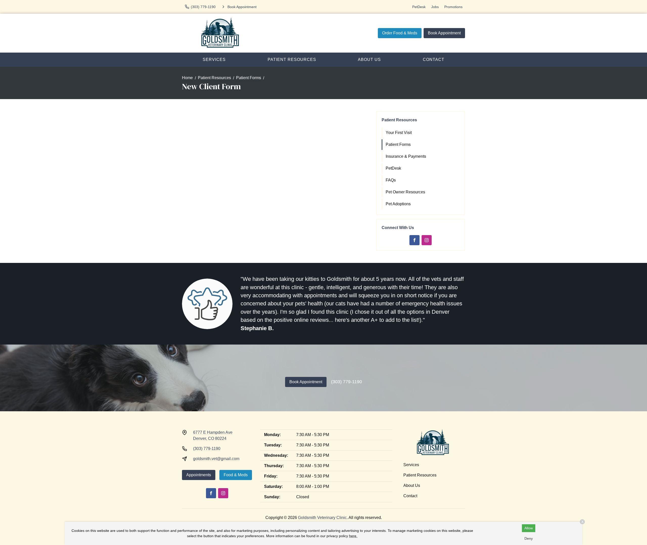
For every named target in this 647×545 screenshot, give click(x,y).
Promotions (453, 7)
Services (214, 59)
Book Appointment (444, 33)
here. (353, 536)
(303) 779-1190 (346, 381)
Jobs (435, 7)
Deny (528, 538)
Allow (528, 528)
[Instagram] (427, 240)
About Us (369, 59)
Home (187, 78)
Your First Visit (399, 132)
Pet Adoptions (398, 204)
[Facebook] (414, 240)
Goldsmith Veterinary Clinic (322, 517)
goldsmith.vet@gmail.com (216, 459)
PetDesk (419, 7)
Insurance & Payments (406, 156)
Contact (433, 59)
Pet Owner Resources (405, 192)
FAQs (391, 180)
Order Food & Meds (399, 33)
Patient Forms (248, 78)
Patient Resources (292, 59)
